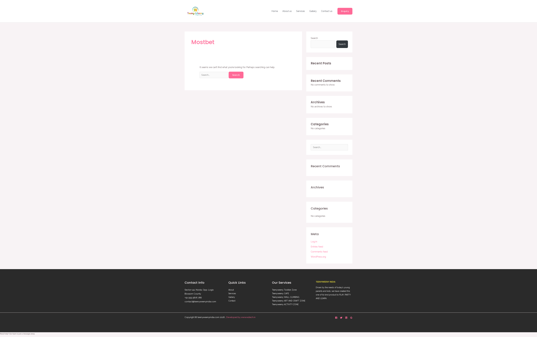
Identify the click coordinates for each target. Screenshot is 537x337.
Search (314, 38)
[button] (345, 11)
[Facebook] (336, 318)
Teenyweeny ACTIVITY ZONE (285, 304)
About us (287, 11)
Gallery (313, 11)
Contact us (326, 11)
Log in (314, 241)
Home (274, 11)
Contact (231, 301)
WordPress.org (318, 256)
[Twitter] (341, 318)
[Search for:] (214, 75)
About (231, 290)
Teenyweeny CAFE (280, 293)
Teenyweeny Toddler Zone (284, 290)
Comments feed (319, 251)
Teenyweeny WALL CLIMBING (285, 297)
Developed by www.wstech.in (240, 317)
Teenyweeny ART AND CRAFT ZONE (288, 301)
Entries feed (317, 246)
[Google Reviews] (351, 318)
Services (300, 11)
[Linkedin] (346, 318)
